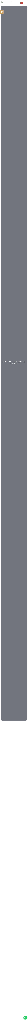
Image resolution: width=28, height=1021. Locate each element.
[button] (2, 12)
